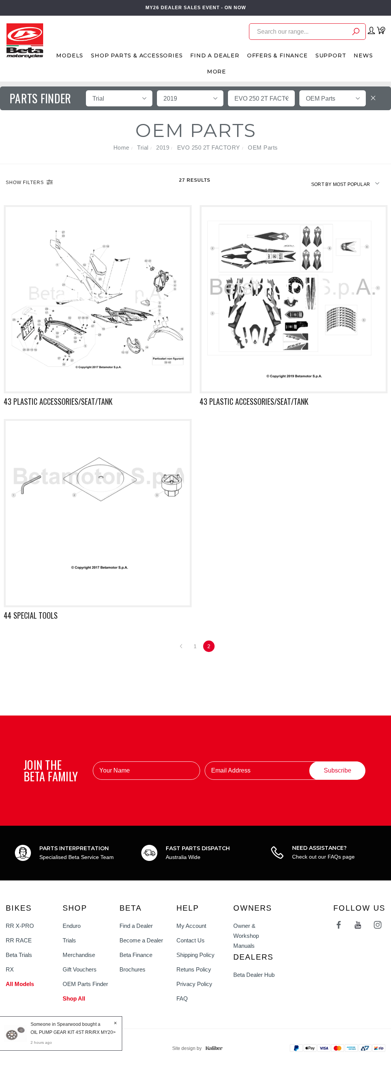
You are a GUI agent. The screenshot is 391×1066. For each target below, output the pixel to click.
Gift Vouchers (80, 969)
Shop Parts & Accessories (137, 55)
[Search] (356, 33)
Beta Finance (136, 955)
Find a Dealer (136, 926)
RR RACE (19, 940)
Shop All (74, 998)
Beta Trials (19, 955)
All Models (20, 984)
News (363, 55)
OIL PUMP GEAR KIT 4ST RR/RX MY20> (73, 1032)
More (216, 71)
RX (10, 969)
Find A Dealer (214, 55)
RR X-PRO (20, 926)
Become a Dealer (141, 940)
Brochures (132, 969)
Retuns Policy (193, 969)
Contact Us (190, 940)
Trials (69, 940)
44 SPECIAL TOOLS (31, 615)
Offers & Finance (277, 55)
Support (330, 55)
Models (69, 55)
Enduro (72, 926)
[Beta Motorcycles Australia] (24, 40)
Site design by (187, 1048)
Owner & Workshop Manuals (246, 936)
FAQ (182, 998)
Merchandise (79, 955)
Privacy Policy (194, 984)
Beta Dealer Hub (254, 974)
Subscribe (337, 770)
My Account (191, 926)
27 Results (195, 180)
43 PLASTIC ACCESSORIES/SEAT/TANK (58, 401)
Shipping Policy (195, 955)
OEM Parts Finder (85, 984)
